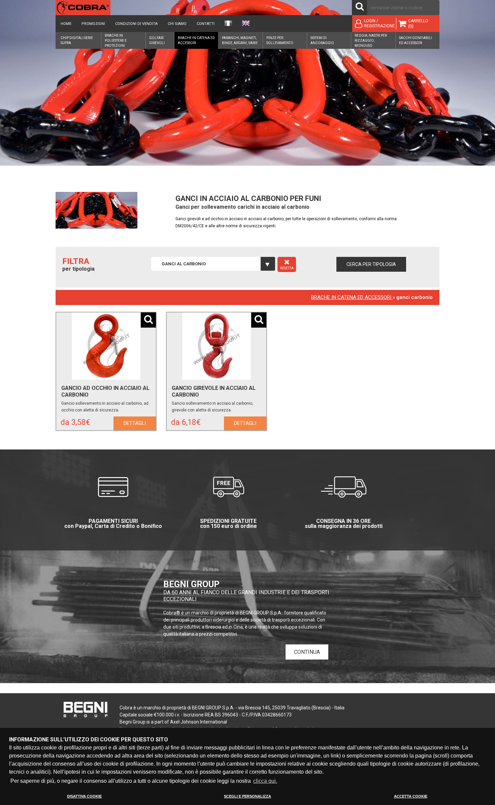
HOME (66, 24)
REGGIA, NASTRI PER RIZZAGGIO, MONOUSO (371, 40)
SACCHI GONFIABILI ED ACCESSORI (415, 40)
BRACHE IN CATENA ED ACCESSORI (196, 40)
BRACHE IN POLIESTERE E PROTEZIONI (116, 40)
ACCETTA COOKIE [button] (410, 796)
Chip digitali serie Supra (77, 40)
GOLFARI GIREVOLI (157, 40)
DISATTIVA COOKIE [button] (84, 796)
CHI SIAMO (177, 24)
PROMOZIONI (93, 24)
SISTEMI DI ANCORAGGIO (322, 40)
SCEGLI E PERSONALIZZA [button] (247, 796)
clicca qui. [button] (265, 781)
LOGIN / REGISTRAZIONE (379, 23)
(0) (411, 26)
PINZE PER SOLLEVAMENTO (279, 40)
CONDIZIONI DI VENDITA (136, 24)
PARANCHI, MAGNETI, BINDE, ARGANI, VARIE (240, 40)
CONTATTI (205, 24)
